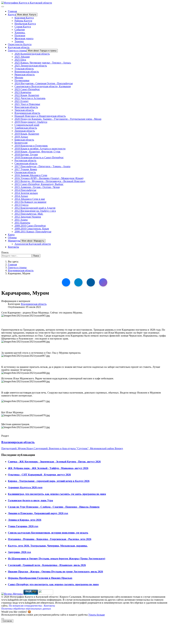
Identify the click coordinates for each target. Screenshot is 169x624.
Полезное (20, 35)
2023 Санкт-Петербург (27, 89)
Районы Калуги (23, 20)
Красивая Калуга (24, 17)
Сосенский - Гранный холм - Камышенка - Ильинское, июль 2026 (47, 565)
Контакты (13, 246)
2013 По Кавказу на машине (30, 202)
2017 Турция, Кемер (26, 169)
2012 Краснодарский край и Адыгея (35, 207)
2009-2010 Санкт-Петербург (30, 225)
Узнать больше (96, 614)
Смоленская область (26, 163)
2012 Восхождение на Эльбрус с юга (35, 210)
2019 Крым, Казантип (27, 133)
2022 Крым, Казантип (27, 95)
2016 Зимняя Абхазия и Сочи (31, 175)
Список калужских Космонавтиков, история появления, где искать (48, 532)
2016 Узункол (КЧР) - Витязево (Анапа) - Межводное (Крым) (49, 178)
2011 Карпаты (22, 222)
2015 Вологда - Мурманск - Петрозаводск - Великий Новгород (50, 181)
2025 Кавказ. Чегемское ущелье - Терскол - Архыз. (43, 62)
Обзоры (12, 237)
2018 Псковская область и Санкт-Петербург (39, 157)
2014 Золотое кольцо (26, 193)
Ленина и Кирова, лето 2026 (24, 519)
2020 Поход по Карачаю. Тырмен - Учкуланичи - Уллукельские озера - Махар (58, 119)
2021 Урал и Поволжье (27, 104)
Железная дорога (24, 38)
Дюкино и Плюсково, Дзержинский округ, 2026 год (38, 513)
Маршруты (14, 240)
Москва (19, 77)
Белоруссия (21, 142)
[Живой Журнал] (91, 282)
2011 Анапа (21, 219)
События (20, 29)
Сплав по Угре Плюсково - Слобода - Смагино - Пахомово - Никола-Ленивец (53, 506)
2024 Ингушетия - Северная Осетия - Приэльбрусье (44, 83)
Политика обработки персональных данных (26, 608)
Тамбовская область (26, 127)
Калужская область (18, 47)
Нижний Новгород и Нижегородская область (40, 116)
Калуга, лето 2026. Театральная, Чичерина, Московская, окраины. (48, 545)
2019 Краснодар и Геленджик (31, 145)
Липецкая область (25, 130)
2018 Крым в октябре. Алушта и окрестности (40, 148)
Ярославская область (26, 107)
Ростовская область (25, 160)
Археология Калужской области (33, 244)
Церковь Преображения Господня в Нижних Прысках (40, 578)
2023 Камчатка (23, 92)
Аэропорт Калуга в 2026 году (25, 487)
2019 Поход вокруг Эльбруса (31, 122)
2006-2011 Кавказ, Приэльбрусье (33, 231)
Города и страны (17, 50)
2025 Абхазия (22, 56)
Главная (12, 11)
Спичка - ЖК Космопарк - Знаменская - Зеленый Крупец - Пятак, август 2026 (54, 461)
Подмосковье (22, 80)
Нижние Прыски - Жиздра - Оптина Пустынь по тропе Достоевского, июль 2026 (55, 571)
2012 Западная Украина (28, 216)
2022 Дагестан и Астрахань (30, 98)
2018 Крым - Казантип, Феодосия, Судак (37, 151)
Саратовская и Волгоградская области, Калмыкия (43, 86)
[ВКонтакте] (66, 282)
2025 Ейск (20, 59)
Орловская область (25, 172)
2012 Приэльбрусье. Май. (29, 213)
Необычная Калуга (25, 23)
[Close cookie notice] (2, 618)
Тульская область (24, 68)
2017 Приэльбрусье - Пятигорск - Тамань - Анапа (42, 166)
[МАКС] (103, 282)
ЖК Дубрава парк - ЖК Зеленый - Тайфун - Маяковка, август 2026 (48, 468)
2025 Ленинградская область (31, 65)
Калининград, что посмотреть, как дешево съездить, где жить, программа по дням (57, 494)
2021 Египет (22, 101)
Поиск (5, 252)
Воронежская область (27, 71)
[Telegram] (78, 282)
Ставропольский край (27, 124)
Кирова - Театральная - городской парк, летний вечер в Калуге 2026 (48, 481)
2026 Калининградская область (32, 53)
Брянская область (24, 139)
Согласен (7, 621)
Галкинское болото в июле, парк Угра (30, 500)
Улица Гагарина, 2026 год (23, 526)
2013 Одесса (21, 204)
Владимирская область (27, 113)
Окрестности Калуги (20, 44)
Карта (11, 234)
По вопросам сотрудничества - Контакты (32, 605)
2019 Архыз (21, 136)
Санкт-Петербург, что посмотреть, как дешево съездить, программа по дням (53, 584)
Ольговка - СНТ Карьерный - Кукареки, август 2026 (39, 474)
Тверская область (24, 110)
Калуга (12, 14)
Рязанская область (25, 74)
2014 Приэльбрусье (25, 190)
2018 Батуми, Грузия (26, 154)
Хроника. (20, 32)
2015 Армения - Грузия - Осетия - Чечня (37, 187)
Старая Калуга (23, 26)
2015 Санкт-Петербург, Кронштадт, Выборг (39, 184)
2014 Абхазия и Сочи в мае (30, 199)
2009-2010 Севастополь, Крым (32, 228)
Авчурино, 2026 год (19, 552)
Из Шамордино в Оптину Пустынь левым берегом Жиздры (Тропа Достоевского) (56, 558)
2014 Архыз (21, 196)
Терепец (19, 41)
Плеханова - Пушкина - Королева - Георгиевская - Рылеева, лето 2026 (49, 539)
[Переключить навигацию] (2, 6)
